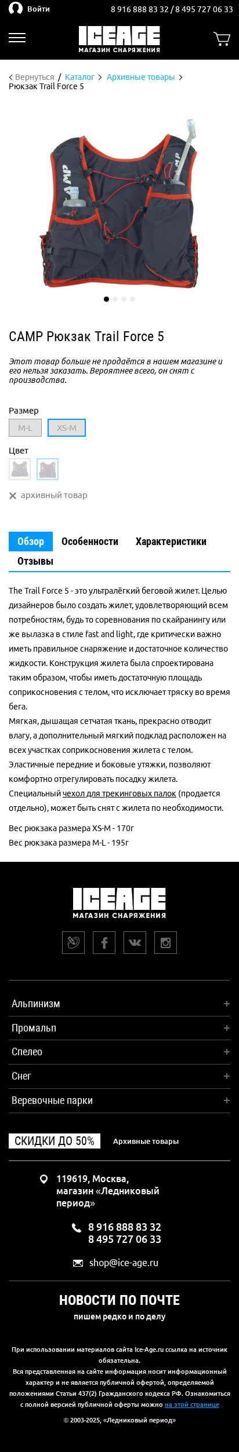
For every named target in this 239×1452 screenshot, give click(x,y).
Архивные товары (146, 1141)
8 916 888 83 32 (141, 9)
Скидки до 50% (55, 1141)
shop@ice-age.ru (123, 1263)
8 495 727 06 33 (204, 9)
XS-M (67, 428)
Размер (24, 410)
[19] (20, 469)
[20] (48, 469)
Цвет (18, 450)
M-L (25, 428)
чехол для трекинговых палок (119, 793)
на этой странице (192, 1404)
